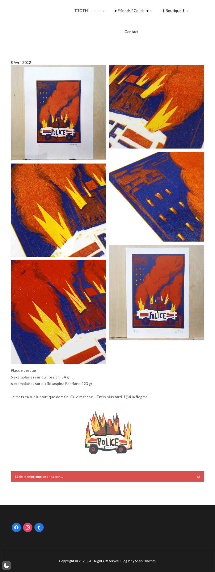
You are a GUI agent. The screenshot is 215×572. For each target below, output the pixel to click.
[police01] (156, 292)
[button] (6, 565)
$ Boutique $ (173, 10)
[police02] (58, 210)
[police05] (58, 312)
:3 (198, 476)
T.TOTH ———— (87, 10)
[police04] (156, 197)
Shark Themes (145, 561)
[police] (58, 112)
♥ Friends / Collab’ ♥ (131, 10)
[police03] (156, 107)
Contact (132, 31)
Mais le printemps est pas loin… (39, 476)
